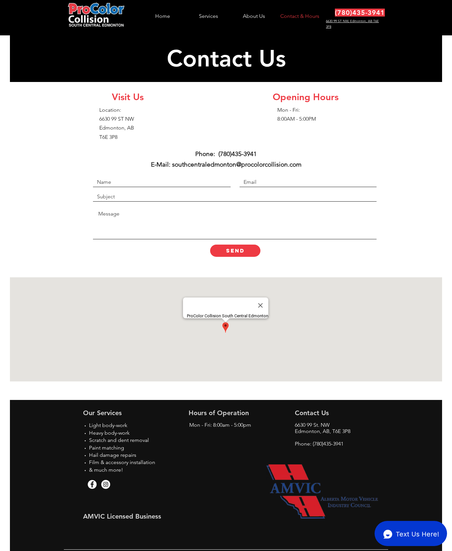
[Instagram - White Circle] (105, 484)
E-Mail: (161, 164)
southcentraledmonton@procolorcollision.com (236, 164)
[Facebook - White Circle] (92, 484)
